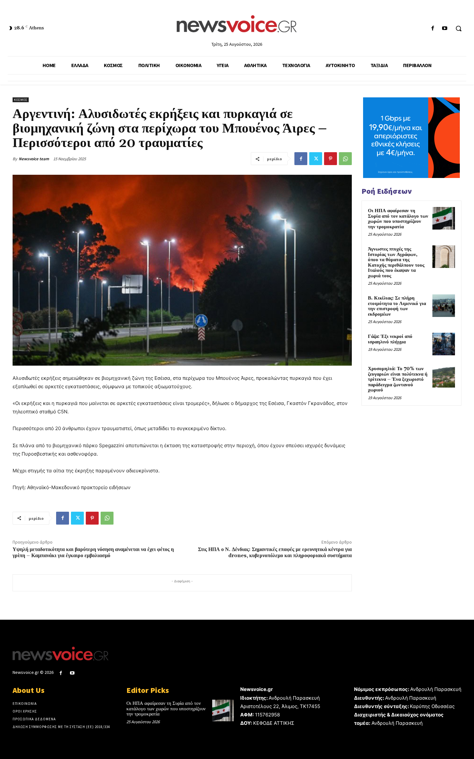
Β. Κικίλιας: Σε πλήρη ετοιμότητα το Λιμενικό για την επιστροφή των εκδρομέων (397, 306)
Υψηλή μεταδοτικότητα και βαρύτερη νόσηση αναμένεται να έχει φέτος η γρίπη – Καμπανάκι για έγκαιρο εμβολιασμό (93, 552)
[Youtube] (444, 28)
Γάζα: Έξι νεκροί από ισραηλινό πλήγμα (390, 339)
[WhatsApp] (345, 158)
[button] (458, 28)
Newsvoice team (34, 159)
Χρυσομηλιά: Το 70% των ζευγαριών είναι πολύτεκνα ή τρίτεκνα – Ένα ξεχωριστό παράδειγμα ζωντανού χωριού (398, 379)
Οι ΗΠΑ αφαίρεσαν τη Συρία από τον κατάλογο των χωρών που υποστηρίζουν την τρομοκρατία (398, 219)
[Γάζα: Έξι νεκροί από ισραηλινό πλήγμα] (443, 344)
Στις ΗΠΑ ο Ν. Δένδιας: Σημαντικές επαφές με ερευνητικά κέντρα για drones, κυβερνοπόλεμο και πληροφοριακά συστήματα (275, 552)
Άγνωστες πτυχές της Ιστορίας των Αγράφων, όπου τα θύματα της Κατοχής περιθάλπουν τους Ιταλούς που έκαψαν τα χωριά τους (396, 262)
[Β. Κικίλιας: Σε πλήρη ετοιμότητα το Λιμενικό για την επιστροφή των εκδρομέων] (443, 305)
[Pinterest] (330, 158)
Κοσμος (20, 100)
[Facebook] (433, 28)
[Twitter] (315, 158)
